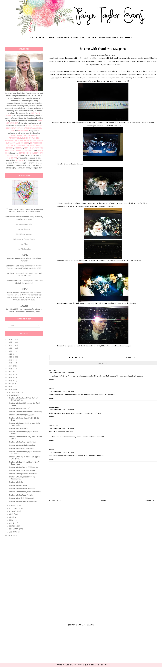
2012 (10, 381)
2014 (10, 375)
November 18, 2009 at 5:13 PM (62, 410)
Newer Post (55, 500)
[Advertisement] (24, 579)
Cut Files (24, 244)
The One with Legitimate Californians (23, 474)
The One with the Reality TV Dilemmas (23, 467)
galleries (125, 37)
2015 (10, 372)
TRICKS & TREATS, (30, 135)
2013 (10, 378)
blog (51, 37)
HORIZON (9, 148)
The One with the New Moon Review (22, 442)
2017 (10, 366)
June (12, 517)
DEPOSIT (24, 261)
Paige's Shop (62, 37)
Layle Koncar (30, 297)
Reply (51, 379)
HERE (39, 268)
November (14, 395)
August (13, 511)
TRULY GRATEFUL (33, 145)
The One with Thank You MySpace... (22, 448)
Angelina (53, 370)
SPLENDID (38, 140)
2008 (10, 536)
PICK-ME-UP (29, 148)
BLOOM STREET (20, 145)
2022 (10, 351)
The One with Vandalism (18, 485)
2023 (10, 348)
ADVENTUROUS (15, 138)
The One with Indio (16, 482)
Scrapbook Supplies (24, 224)
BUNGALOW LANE (13, 143)
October (13, 505)
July (11, 514)
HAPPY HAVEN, (17, 135)
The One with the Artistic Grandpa (22, 445)
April (12, 523)
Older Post (151, 500)
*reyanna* (53, 426)
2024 (10, 345)
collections (77, 37)
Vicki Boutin (17, 297)
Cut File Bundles (24, 249)
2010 (10, 387)
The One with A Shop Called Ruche (22, 470)
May (11, 520)
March (12, 526)
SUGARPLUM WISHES (30, 138)
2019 (10, 360)
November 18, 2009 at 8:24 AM (62, 391)
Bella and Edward (107, 74)
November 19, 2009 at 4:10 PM (62, 428)
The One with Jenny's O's (18, 428)
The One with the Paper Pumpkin (21, 495)
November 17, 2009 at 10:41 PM (62, 372)
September (15, 508)
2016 (10, 369)
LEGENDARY (23, 130)
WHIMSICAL (18, 148)
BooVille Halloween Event (28, 273)
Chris (51, 388)
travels (92, 37)
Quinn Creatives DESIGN (96, 665)
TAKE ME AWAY (27, 150)
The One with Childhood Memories (22, 488)
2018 (10, 363)
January (13, 532)
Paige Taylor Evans (66, 665)
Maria (51, 449)
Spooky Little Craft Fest (32, 281)
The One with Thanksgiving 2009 (21, 415)
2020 (10, 357)
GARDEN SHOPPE (27, 140)
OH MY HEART (15, 150)
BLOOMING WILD (12, 140)
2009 (10, 390)
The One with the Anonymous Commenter (25, 492)
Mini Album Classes (24, 234)
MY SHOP (19, 160)
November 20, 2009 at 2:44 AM (62, 452)
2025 (10, 342)
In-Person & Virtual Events (24, 239)
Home (103, 500)
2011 (10, 384)
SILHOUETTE (12, 158)
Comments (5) (130, 357)
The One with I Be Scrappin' (19, 408)
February (14, 529)
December (14, 392)
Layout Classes (24, 229)
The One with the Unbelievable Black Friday (25, 412)
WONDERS (25, 143)
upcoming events (107, 37)
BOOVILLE (30, 125)
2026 (10, 339)
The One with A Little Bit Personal (21, 498)
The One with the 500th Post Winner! (23, 501)
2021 (10, 354)
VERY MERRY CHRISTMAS (25, 128)
